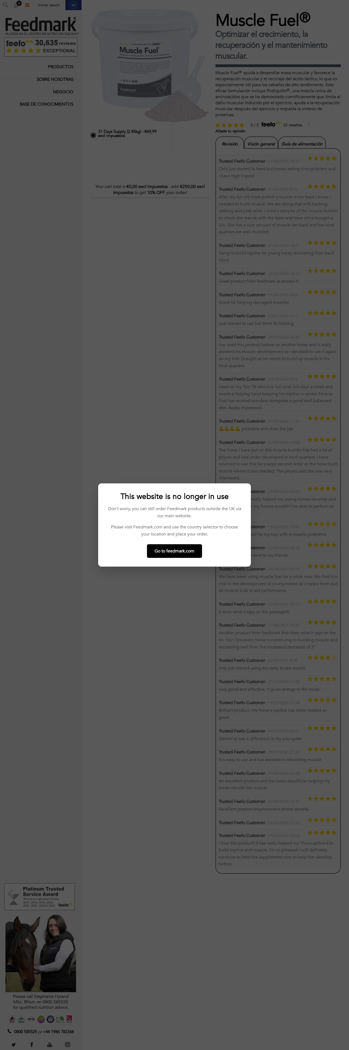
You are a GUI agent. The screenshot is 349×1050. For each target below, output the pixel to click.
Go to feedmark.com (174, 551)
